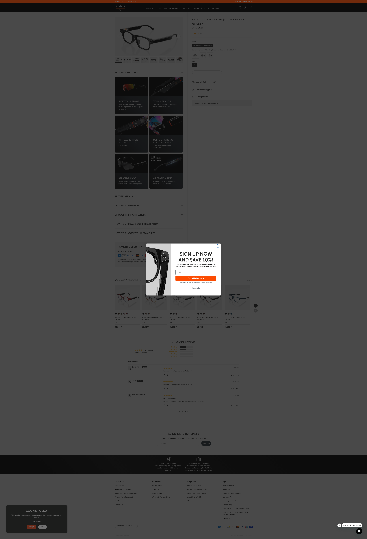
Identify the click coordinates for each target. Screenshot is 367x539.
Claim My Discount (196, 278)
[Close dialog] (218, 246)
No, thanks (196, 288)
